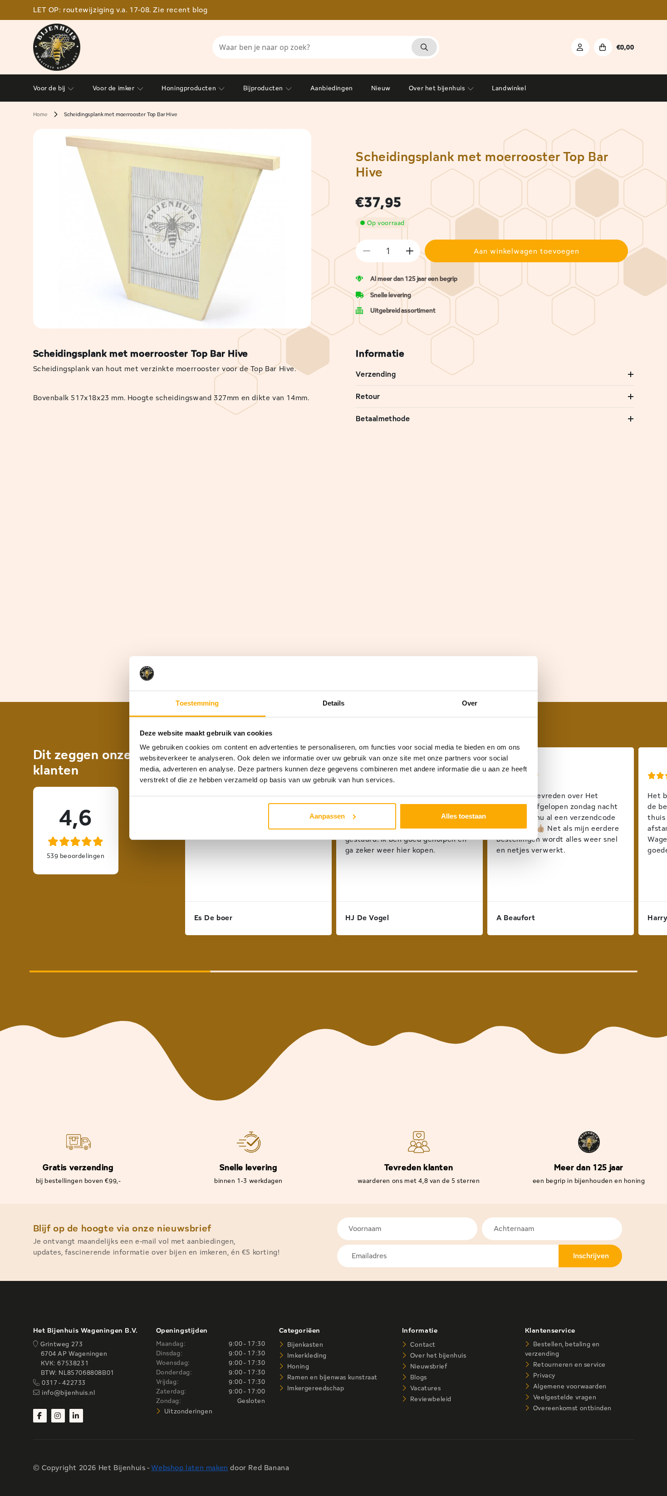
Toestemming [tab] (197, 703)
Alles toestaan (463, 816)
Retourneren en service (568, 1364)
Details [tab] (334, 703)
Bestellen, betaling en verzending (562, 1349)
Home (40, 114)
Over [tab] (469, 703)
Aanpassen (327, 816)
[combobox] (325, 47)
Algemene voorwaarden (569, 1386)
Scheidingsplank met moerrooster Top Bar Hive (120, 114)
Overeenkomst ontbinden (571, 1408)
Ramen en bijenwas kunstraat (331, 1377)
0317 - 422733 (64, 1382)
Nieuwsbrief (427, 1366)
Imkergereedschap (314, 1388)
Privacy (543, 1375)
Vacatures (424, 1388)
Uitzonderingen (187, 1411)
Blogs (417, 1377)
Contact (422, 1344)
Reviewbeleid (429, 1399)
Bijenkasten (304, 1344)
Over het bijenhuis (437, 1355)
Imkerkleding (306, 1355)
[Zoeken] (424, 47)
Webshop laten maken (189, 1467)
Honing (297, 1366)
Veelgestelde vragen (563, 1397)
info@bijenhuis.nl (68, 1392)
